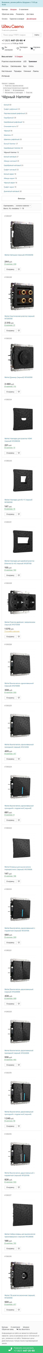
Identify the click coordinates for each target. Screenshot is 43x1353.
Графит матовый (11, 170)
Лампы (36, 71)
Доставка (30, 14)
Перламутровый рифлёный (15, 113)
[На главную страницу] (14, 26)
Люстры (5, 66)
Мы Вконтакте (24, 1329)
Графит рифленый (12, 109)
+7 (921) (12, 40)
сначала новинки (22, 206)
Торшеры (18, 71)
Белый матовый (11, 157)
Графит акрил (10, 187)
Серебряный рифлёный (14, 122)
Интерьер (6, 76)
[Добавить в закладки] (19, 269)
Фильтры (21, 198)
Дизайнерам (31, 19)
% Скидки (19, 56)
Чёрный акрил (10, 183)
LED (24, 61)
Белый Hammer (11, 144)
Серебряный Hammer (13, 148)
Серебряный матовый (13, 165)
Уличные (27, 71)
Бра (24, 66)
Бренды (5, 9)
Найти (37, 35)
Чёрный (8, 131)
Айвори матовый (11, 161)
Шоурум (13, 9)
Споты (31, 66)
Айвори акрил (10, 178)
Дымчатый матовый (13, 191)
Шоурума (26, 2)
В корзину (10, 269)
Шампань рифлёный (13, 139)
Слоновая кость (11, 126)
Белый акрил (10, 174)
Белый (7, 105)
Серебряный (10, 118)
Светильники (16, 66)
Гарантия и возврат (17, 19)
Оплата (4, 19)
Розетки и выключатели (11, 61)
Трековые (33, 61)
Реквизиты (20, 14)
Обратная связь (8, 14)
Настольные (7, 71)
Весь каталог (7, 56)
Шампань (8, 135)
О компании (23, 9)
